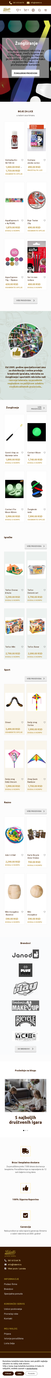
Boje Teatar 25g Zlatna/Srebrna (34, 223)
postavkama (32, 1368)
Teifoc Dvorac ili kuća (11, 591)
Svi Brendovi (24, 1049)
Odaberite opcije (13, 174)
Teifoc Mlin (10, 647)
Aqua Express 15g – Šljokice (11, 278)
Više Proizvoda (23, 300)
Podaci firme (10, 1284)
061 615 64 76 (18, 3)
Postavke (31, 1373)
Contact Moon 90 (34, 454)
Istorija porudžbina (13, 1338)
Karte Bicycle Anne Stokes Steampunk (33, 858)
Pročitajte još (34, 170)
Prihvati (8, 1373)
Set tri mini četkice (32, 278)
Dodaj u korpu (12, 231)
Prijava (7, 1333)
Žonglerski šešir (32, 510)
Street (8, 722)
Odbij (19, 1373)
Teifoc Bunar (33, 647)
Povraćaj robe (11, 1313)
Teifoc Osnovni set (32, 591)
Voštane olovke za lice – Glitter (33, 163)
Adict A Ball (10, 855)
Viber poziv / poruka (16, 1268)
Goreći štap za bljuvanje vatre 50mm (11, 455)
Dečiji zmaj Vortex (32, 723)
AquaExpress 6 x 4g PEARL (11, 222)
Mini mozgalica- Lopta (32, 915)
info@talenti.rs (36, 3)
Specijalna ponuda (13, 1293)
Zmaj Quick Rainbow (32, 780)
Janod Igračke (25, 87)
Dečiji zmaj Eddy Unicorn (11, 780)
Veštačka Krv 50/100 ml (11, 161)
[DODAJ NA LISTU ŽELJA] (22, 162)
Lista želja (9, 1343)
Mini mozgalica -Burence (11, 913)
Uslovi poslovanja (13, 1309)
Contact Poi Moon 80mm (11, 510)
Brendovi (8, 1289)
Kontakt (8, 1318)
